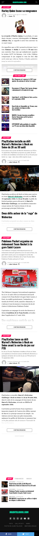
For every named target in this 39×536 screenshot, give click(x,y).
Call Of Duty (19, 523)
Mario (28, 523)
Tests (11, 523)
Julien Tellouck (13, 162)
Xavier (10, 16)
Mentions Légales (30, 526)
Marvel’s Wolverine (15, 196)
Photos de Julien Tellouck (13, 526)
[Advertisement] (19, 456)
